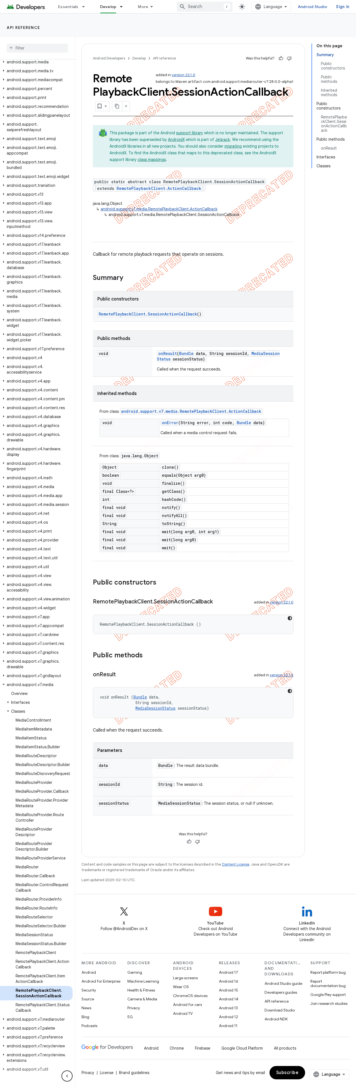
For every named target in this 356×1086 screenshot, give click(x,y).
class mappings (152, 159)
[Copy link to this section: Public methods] (148, 655)
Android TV (183, 1013)
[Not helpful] (289, 58)
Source (87, 998)
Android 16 (228, 981)
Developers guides (280, 992)
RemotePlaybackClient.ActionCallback (159, 188)
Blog (85, 1016)
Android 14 (228, 998)
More (143, 6)
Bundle (186, 353)
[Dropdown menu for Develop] (123, 6)
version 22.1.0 (183, 75)
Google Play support (328, 994)
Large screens (185, 977)
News (86, 1007)
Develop (108, 6)
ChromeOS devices (190, 995)
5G (130, 1016)
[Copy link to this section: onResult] (121, 675)
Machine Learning (143, 981)
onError (170, 422)
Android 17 (228, 972)
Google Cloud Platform (242, 1048)
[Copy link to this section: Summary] (128, 278)
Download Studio (279, 1010)
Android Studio (312, 6)
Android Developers (109, 58)
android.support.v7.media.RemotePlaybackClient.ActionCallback (159, 209)
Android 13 (228, 1007)
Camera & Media (142, 998)
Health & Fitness (141, 990)
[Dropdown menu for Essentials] (85, 6)
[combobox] (205, 7)
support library (189, 132)
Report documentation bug (328, 983)
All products (285, 1048)
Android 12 (228, 1016)
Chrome (177, 1048)
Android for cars (187, 1004)
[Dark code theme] (289, 618)
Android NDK (276, 1019)
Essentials (68, 6)
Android (88, 972)
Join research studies (328, 1003)
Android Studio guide (283, 983)
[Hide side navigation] (67, 1076)
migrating (233, 146)
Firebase (202, 1048)
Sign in (342, 6)
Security (88, 990)
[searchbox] (37, 48)
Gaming (134, 972)
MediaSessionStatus (155, 708)
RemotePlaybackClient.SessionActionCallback (148, 314)
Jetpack (222, 139)
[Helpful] (281, 58)
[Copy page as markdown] (117, 106)
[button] (36, 62)
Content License (235, 864)
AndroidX (176, 139)
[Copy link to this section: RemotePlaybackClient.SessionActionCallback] (218, 602)
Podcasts (89, 1025)
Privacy (133, 1007)
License (106, 1072)
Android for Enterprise (100, 981)
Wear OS (181, 986)
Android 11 (228, 1025)
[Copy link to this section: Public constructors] (161, 583)
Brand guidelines (134, 1072)
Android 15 (228, 990)
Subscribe (287, 1072)
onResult (167, 353)
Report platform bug (328, 972)
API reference (23, 27)
